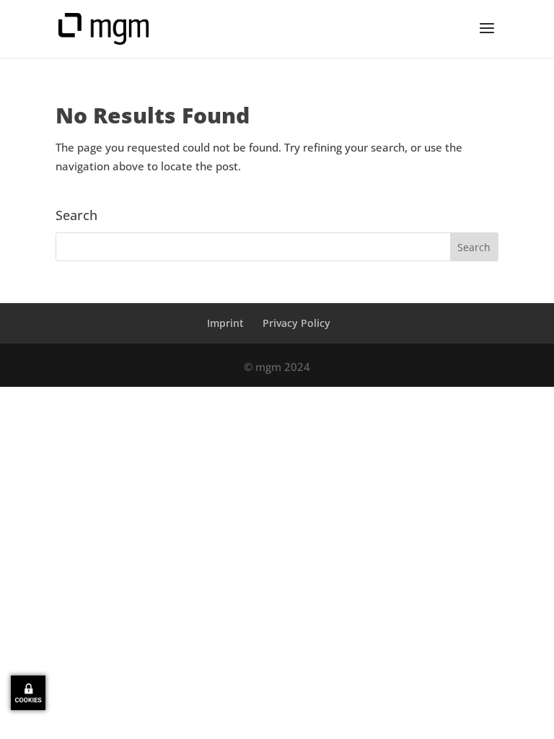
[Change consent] (28, 692)
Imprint (225, 323)
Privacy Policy (296, 323)
